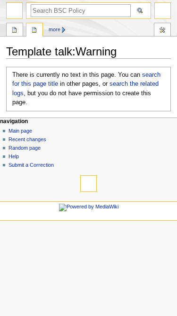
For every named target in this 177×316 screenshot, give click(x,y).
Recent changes (27, 139)
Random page (24, 148)
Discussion (34, 30)
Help (13, 156)
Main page (20, 131)
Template (15, 30)
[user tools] (162, 10)
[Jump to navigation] (14, 10)
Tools (162, 30)
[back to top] (88, 183)
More (54, 29)
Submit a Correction (31, 165)
